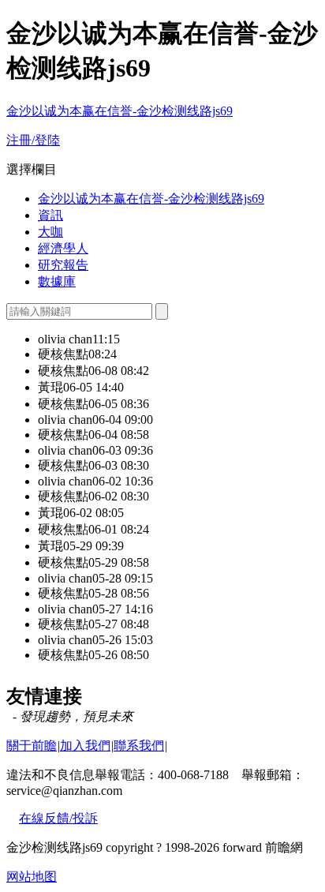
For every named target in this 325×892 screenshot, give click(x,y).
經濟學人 (63, 248)
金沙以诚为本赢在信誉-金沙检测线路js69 (119, 111)
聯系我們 (139, 745)
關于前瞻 (31, 745)
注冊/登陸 (33, 140)
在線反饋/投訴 (58, 818)
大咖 (50, 231)
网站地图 (31, 876)
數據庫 (57, 281)
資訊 (50, 215)
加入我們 (85, 745)
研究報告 (63, 265)
